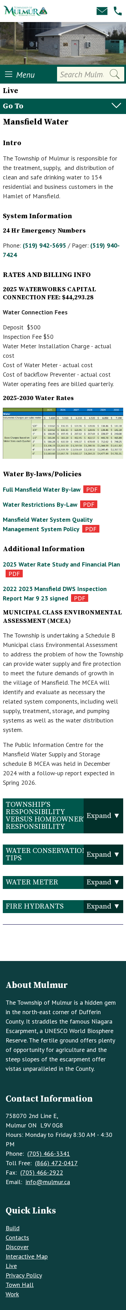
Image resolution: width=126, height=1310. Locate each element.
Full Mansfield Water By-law (41, 489)
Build (13, 1228)
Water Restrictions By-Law (40, 504)
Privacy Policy (24, 1275)
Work (12, 1294)
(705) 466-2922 (41, 1172)
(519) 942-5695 (44, 245)
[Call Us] (117, 11)
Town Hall (20, 1285)
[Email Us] (102, 11)
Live (11, 1266)
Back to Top (63, 950)
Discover (17, 1247)
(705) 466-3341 (48, 1153)
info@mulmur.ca (48, 1182)
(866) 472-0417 (56, 1163)
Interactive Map (27, 1256)
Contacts (17, 1237)
